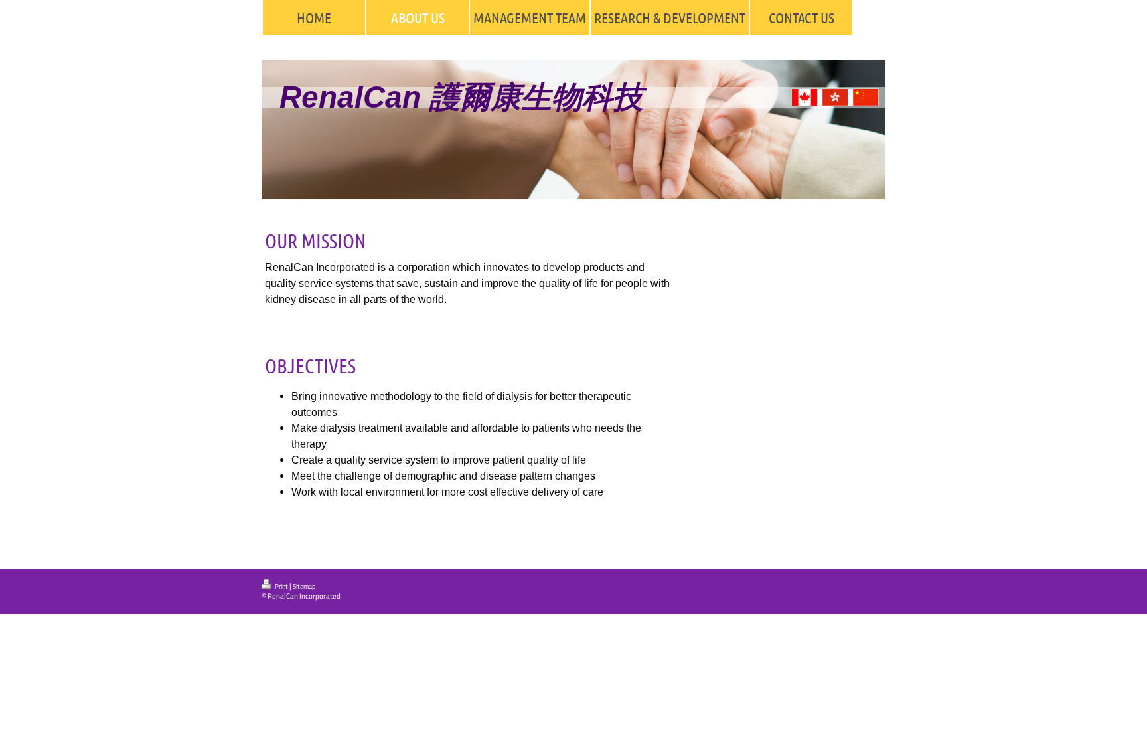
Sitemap (304, 586)
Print (281, 586)
